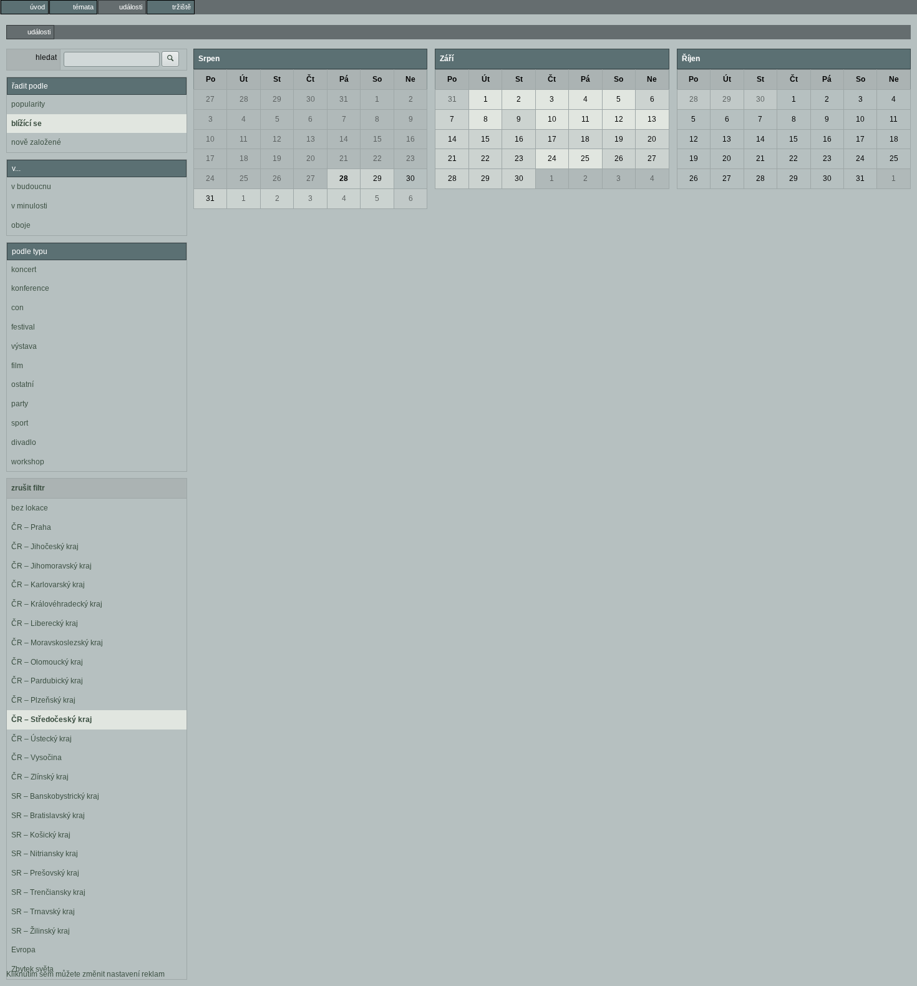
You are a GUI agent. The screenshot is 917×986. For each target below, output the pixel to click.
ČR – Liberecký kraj (44, 623)
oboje (21, 225)
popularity (28, 104)
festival (23, 327)
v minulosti (29, 206)
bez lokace (29, 508)
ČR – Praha (31, 527)
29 (277, 99)
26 (277, 178)
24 (210, 178)
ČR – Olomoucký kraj (47, 662)
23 (410, 158)
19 (277, 158)
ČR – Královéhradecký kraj (56, 604)
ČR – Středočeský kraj (51, 719)
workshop (27, 461)
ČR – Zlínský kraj (40, 777)
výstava (24, 346)
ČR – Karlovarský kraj (48, 584)
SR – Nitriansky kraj (44, 853)
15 (377, 139)
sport (19, 423)
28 (244, 99)
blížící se (26, 123)
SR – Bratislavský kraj (48, 815)
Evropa (23, 949)
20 (310, 158)
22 (377, 158)
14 (343, 139)
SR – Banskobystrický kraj (55, 796)
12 (277, 139)
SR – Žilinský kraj (40, 931)
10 (210, 139)
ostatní (22, 384)
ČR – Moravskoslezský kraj (57, 642)
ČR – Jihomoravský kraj (51, 566)
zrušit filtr (28, 488)
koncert (23, 269)
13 (310, 139)
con (17, 307)
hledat (46, 57)
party (19, 403)
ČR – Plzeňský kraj (43, 700)
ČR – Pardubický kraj (47, 680)
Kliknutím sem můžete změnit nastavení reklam (85, 974)
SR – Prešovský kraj (45, 873)
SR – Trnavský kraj (43, 911)
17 (210, 158)
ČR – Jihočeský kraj (45, 546)
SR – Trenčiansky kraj (48, 892)
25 (244, 178)
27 (210, 99)
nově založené (36, 142)
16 (410, 139)
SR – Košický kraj (40, 835)
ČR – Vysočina (36, 757)
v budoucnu (31, 186)
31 (343, 99)
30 (310, 99)
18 (244, 158)
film (17, 365)
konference (30, 288)
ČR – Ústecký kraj (41, 739)
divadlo (23, 442)
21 (343, 158)
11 (244, 139)
